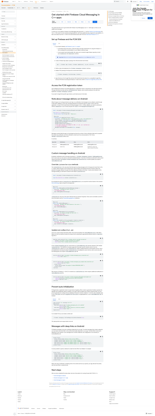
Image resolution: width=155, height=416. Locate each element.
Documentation (5, 5)
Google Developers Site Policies (73, 384)
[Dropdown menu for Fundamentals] (14, 7)
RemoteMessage (55, 183)
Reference (36, 7)
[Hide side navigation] (14, 414)
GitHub (19, 401)
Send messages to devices (60, 375)
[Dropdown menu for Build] (15, 1)
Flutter (82, 21)
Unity (89, 21)
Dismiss (143, 18)
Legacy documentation (113, 403)
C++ (95, 21)
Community (43, 1)
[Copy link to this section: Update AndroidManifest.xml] (74, 230)
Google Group (112, 397)
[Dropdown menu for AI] (19, 7)
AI (17, 7)
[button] (7, 21)
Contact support (112, 393)
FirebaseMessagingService (69, 198)
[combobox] (120, 1)
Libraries (19, 399)
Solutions (26, 1)
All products (61, 408)
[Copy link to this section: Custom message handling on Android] (86, 153)
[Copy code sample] (101, 63)
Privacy (22, 413)
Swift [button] (59, 299)
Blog (141, 1)
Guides (19, 393)
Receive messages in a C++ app (61, 377)
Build (13, 1)
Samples (42, 7)
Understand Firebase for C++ (92, 34)
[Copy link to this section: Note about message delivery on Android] (88, 99)
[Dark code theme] (99, 63)
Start (150, 18)
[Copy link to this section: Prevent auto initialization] (75, 287)
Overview (3, 7)
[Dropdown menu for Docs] (38, 1)
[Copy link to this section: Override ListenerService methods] (79, 164)
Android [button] (54, 43)
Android (69, 21)
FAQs (110, 401)
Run (19, 1)
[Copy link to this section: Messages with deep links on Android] (85, 326)
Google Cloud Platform (52, 408)
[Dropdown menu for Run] (21, 1)
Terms (19, 413)
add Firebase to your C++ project (72, 46)
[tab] (54, 43)
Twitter (65, 397)
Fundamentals (10, 7)
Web (76, 21)
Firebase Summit (67, 395)
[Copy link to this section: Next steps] (62, 370)
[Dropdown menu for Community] (47, 1)
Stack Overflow (112, 395)
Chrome (38, 408)
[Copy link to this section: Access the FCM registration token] (83, 85)
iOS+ (62, 21)
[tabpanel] (77, 63)
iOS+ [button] (59, 43)
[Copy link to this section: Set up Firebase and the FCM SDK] (82, 39)
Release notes (111, 399)
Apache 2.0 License (56, 384)
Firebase (53, 11)
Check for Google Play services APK (94, 79)
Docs (36, 1)
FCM (13, 5)
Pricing (31, 1)
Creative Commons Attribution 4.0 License (84, 383)
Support (51, 1)
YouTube (65, 399)
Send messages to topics (59, 380)
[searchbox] (8, 12)
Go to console (146, 1)
